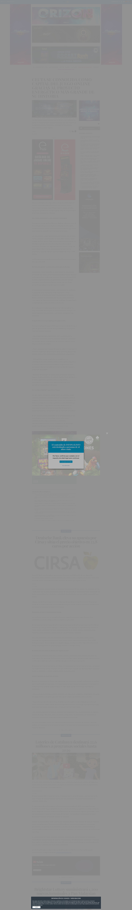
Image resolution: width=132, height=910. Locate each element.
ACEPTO (36, 907)
